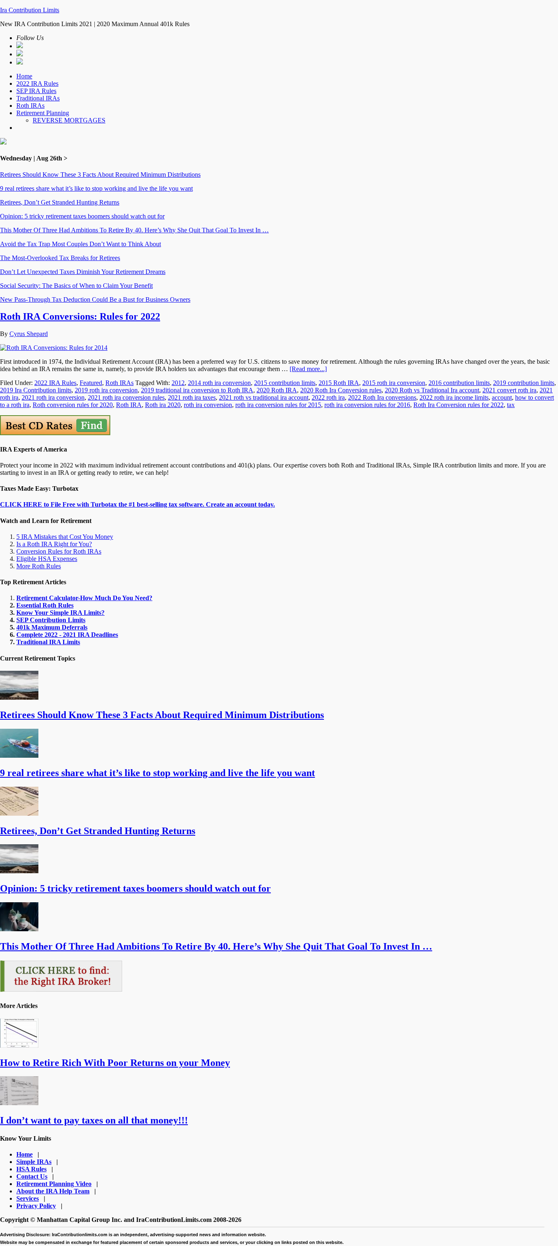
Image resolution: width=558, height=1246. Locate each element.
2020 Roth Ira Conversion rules (341, 390)
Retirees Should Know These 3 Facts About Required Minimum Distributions (100, 174)
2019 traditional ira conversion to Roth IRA (197, 390)
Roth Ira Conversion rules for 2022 (458, 404)
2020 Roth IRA (277, 390)
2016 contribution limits (459, 382)
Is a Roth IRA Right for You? (54, 544)
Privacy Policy (36, 1205)
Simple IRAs (33, 1161)
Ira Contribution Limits (29, 10)
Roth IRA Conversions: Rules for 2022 (80, 316)
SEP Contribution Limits (50, 619)
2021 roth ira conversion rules (126, 397)
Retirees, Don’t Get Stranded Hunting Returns (59, 202)
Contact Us (31, 1176)
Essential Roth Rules (45, 605)
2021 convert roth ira (509, 390)
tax (511, 404)
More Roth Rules (38, 566)
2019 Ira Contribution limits (35, 390)
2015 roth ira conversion (393, 382)
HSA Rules (31, 1169)
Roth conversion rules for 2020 (73, 404)
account (502, 397)
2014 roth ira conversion (219, 382)
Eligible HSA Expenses (46, 558)
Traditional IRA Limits (48, 642)
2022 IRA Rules (55, 382)
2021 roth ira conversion (53, 397)
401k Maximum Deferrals (51, 627)
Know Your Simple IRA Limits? (60, 612)
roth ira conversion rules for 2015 (278, 404)
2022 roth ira (328, 397)
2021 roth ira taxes (192, 397)
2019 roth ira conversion (106, 390)
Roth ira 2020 (163, 404)
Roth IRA (129, 404)
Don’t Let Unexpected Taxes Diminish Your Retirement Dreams (82, 271)
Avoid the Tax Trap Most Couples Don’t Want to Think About (80, 243)
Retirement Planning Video (54, 1183)
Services (27, 1198)
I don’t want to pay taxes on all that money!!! (94, 1120)
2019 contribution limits (523, 382)
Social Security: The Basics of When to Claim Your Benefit (76, 285)
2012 (178, 382)
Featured (91, 382)
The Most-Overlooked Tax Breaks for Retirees (60, 257)
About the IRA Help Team (52, 1191)
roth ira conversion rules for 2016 (367, 404)
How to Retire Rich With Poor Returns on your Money (115, 1062)
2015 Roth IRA (339, 382)
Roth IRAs (119, 382)
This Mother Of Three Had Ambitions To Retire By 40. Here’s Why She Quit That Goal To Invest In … (134, 230)
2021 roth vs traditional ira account (263, 397)
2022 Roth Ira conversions (382, 397)
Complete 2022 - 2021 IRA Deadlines (67, 634)
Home (24, 1154)
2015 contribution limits (284, 382)
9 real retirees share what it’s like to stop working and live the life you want (96, 188)
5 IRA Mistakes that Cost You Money (64, 536)
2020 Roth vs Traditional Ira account (432, 390)
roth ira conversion (208, 404)
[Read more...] (308, 368)
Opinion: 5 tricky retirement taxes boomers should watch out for (82, 216)
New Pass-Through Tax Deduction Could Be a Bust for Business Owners (95, 299)
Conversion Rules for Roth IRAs (58, 551)
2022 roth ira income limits (454, 397)
